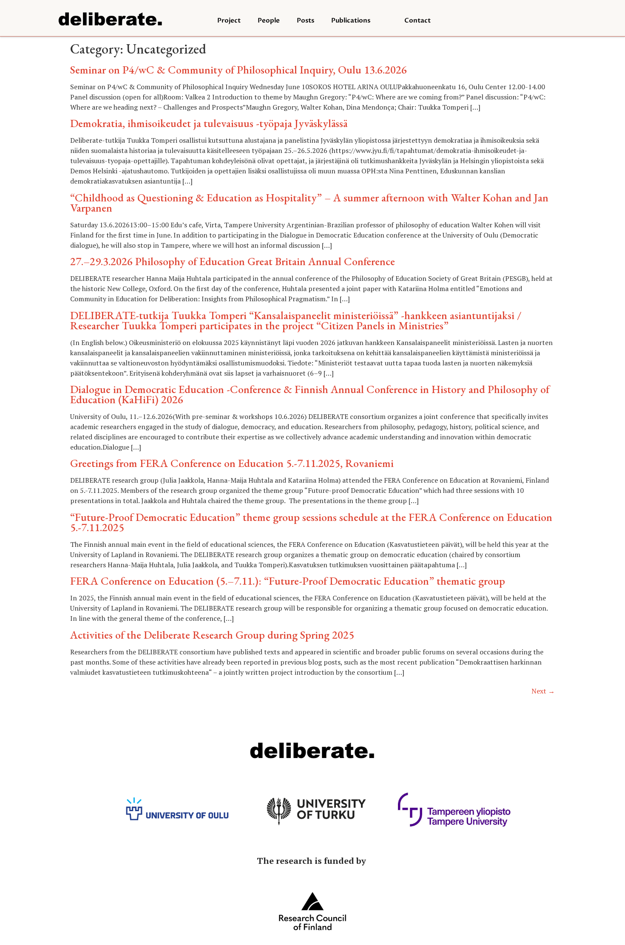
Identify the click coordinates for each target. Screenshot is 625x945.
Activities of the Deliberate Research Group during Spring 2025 (212, 635)
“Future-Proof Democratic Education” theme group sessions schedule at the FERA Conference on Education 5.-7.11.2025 (311, 522)
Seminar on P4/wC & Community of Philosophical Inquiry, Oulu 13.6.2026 (238, 69)
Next (543, 691)
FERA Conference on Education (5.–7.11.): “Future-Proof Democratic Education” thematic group (287, 581)
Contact (417, 20)
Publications (350, 20)
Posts (305, 20)
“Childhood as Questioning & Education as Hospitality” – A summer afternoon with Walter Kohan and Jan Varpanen (309, 202)
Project (229, 20)
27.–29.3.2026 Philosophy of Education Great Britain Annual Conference (232, 261)
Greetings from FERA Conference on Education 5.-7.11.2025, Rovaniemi (232, 463)
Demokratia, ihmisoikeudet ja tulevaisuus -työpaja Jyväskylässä (208, 123)
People (269, 20)
